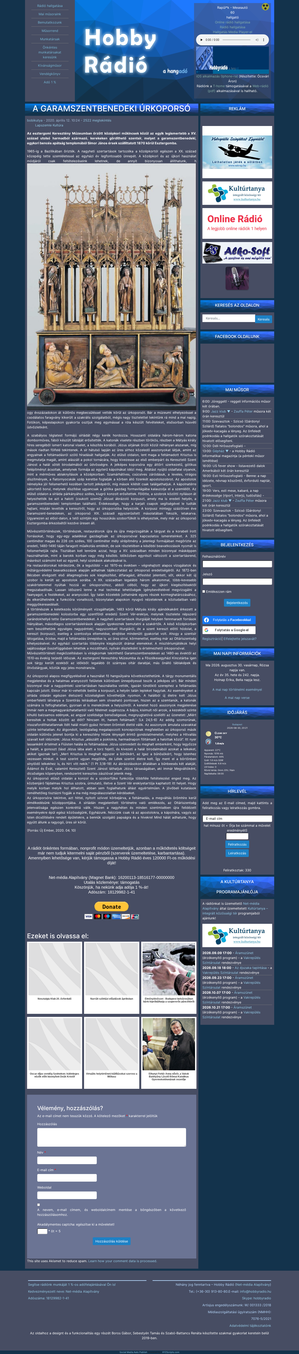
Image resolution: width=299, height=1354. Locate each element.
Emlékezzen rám (218, 592)
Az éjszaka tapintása (251, 968)
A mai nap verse (237, 698)
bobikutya (35, 120)
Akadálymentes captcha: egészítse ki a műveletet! (75, 1224)
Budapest (237, 724)
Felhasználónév (214, 556)
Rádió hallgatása (232, 27)
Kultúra (58, 125)
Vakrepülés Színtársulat (220, 973)
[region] (232, 56)
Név (41, 1152)
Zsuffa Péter (243, 411)
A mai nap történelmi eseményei (237, 689)
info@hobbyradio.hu (255, 1291)
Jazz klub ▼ (221, 411)
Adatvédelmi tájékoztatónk (250, 1326)
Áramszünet (244, 953)
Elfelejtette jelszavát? (240, 639)
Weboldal (44, 1187)
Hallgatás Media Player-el (232, 32)
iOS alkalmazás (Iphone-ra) (217, 76)
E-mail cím (46, 1170)
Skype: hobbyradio (256, 1298)
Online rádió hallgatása (232, 22)
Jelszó (207, 574)
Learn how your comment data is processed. (122, 1261)
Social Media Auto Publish (133, 1352)
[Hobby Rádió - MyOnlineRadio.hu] (237, 278)
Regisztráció (212, 639)
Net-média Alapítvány (253, 1284)
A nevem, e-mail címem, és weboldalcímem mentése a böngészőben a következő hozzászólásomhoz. (111, 1212)
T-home (219, 86)
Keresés (264, 319)
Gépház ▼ (221, 451)
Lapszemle (43, 125)
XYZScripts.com (170, 1352)
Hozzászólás (47, 1124)
